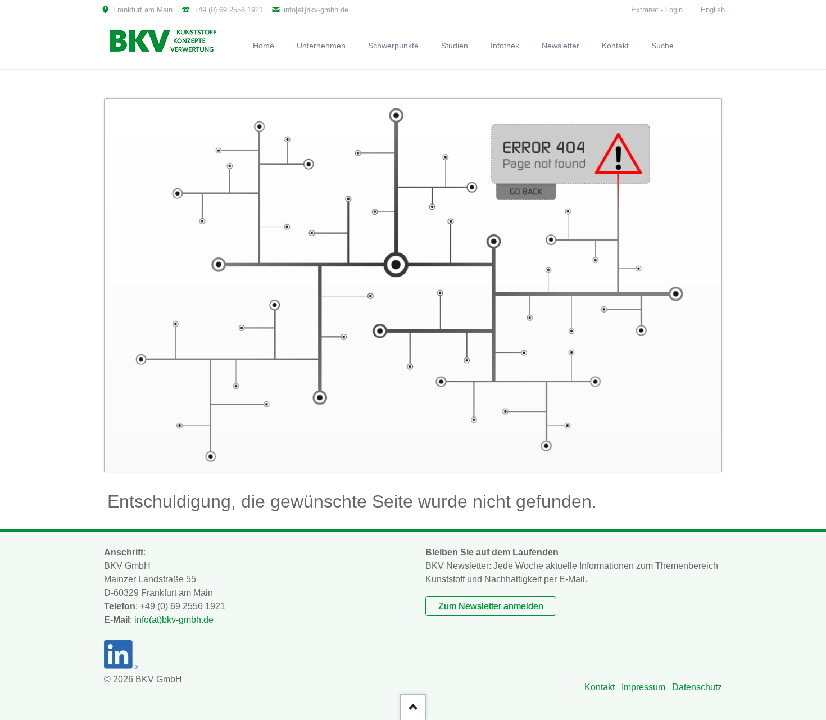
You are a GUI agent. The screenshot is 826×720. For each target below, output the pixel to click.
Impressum (643, 687)
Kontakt (599, 687)
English (713, 10)
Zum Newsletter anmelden (490, 606)
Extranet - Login (657, 10)
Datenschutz (697, 687)
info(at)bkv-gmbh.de (174, 619)
